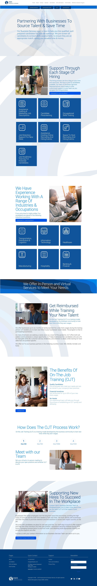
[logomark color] (6, 1)
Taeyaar (40, 579)
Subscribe (30, 569)
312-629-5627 (31, 559)
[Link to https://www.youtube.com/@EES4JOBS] (79, 579)
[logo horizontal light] (15, 577)
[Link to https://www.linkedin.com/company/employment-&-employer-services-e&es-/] (74, 579)
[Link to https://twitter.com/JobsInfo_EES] (71, 579)
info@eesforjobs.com (33, 561)
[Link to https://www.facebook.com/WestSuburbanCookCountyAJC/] (76, 579)
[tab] (23, 441)
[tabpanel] (48, 460)
